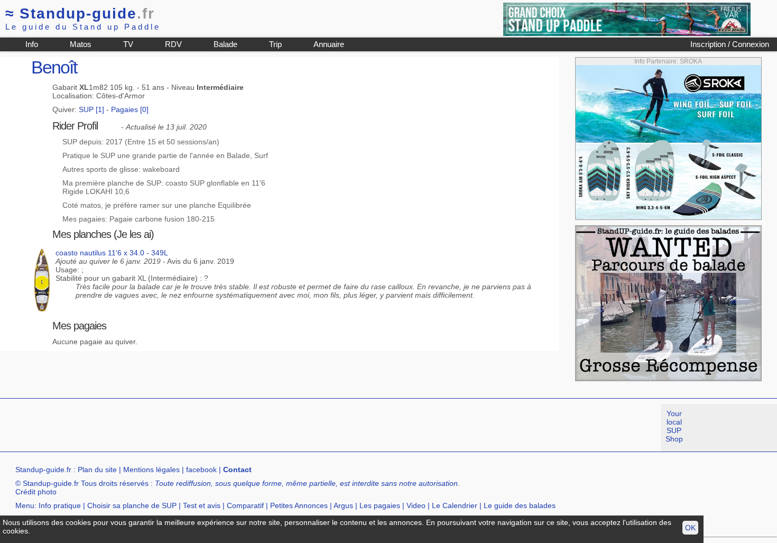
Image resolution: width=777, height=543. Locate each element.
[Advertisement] (192, 428)
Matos (80, 44)
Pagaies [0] (130, 109)
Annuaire (328, 44)
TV (128, 44)
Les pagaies (379, 505)
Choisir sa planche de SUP (132, 505)
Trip (275, 44)
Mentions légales (151, 469)
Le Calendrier (454, 505)
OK (690, 527)
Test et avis (201, 505)
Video (416, 505)
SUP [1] (91, 109)
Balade (225, 44)
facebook (201, 469)
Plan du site (97, 469)
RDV (173, 44)
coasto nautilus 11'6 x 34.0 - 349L (112, 253)
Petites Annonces (299, 505)
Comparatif (245, 505)
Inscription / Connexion (729, 44)
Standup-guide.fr (43, 469)
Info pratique (60, 505)
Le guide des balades (520, 505)
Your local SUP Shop (674, 426)
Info (31, 44)
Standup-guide (80, 13)
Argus (343, 505)
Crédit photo (36, 491)
